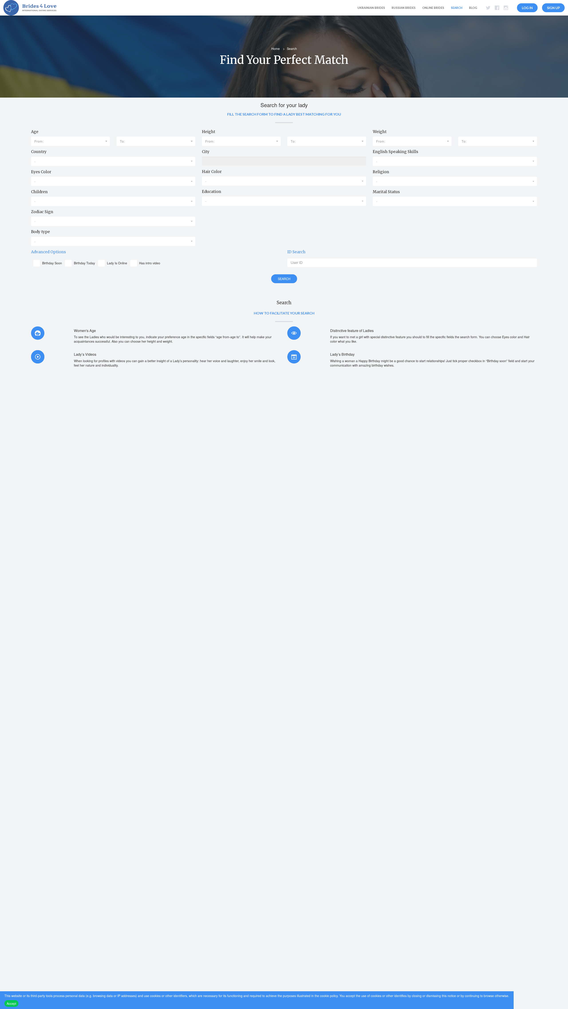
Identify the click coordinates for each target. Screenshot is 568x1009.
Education (211, 191)
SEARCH (284, 279)
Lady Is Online (117, 263)
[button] (70, 141)
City (205, 151)
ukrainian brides (371, 8)
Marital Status (386, 191)
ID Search (296, 251)
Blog (473, 8)
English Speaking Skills (395, 151)
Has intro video (149, 263)
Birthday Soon (52, 263)
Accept (11, 1003)
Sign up (553, 8)
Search (456, 8)
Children (39, 191)
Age (34, 131)
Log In (527, 8)
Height (208, 131)
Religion (381, 171)
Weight (380, 131)
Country (39, 151)
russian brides (404, 8)
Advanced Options (48, 251)
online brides (433, 8)
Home (275, 48)
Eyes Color (41, 171)
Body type (40, 231)
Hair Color (212, 171)
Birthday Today (84, 263)
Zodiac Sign (42, 211)
